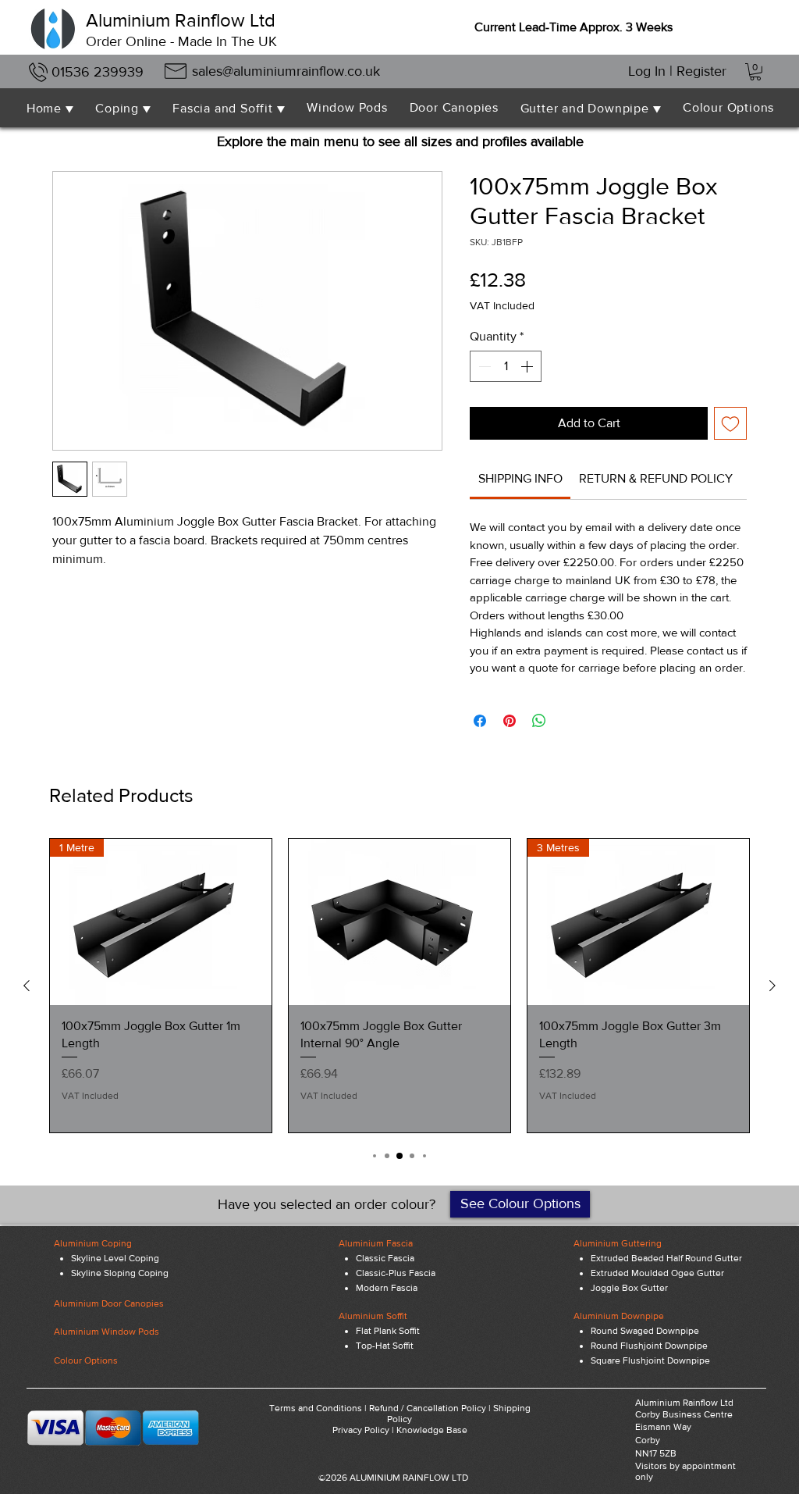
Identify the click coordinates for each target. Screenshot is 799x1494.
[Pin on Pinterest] (509, 720)
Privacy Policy (360, 1429)
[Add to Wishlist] (730, 423)
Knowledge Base (431, 1429)
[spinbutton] (505, 366)
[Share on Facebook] (480, 720)
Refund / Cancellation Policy (427, 1408)
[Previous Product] (26, 985)
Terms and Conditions (315, 1408)
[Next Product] (772, 985)
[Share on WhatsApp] (539, 720)
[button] (755, 71)
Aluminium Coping (93, 1243)
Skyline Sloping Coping (120, 1273)
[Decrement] (483, 366)
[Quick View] (399, 922)
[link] (520, 478)
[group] (399, 985)
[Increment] (528, 366)
